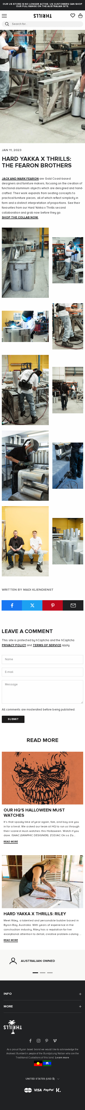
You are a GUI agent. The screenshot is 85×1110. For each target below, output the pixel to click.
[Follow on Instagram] (38, 1040)
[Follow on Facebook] (30, 1040)
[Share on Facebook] (12, 605)
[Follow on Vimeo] (55, 1040)
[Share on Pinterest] (53, 605)
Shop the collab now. (20, 217)
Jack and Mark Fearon (20, 178)
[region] (42, 961)
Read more (11, 841)
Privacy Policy (14, 645)
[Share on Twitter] (32, 605)
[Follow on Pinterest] (46, 1040)
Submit (13, 719)
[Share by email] (73, 605)
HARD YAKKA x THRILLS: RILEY (35, 914)
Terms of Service (47, 645)
